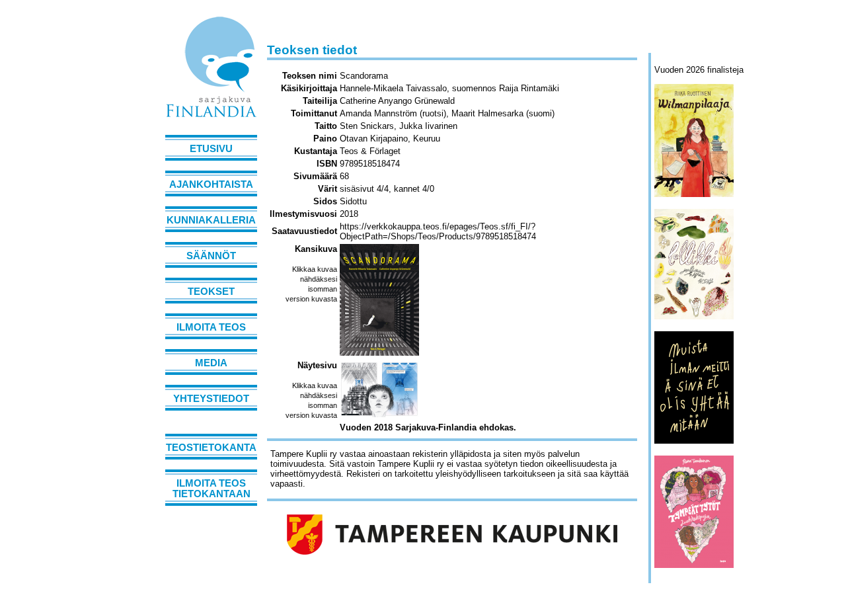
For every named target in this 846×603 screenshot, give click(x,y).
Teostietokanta (211, 447)
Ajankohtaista (211, 184)
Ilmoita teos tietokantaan (211, 488)
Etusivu (211, 148)
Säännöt (211, 256)
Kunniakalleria (211, 220)
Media (211, 363)
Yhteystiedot (211, 398)
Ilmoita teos (211, 327)
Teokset (211, 291)
